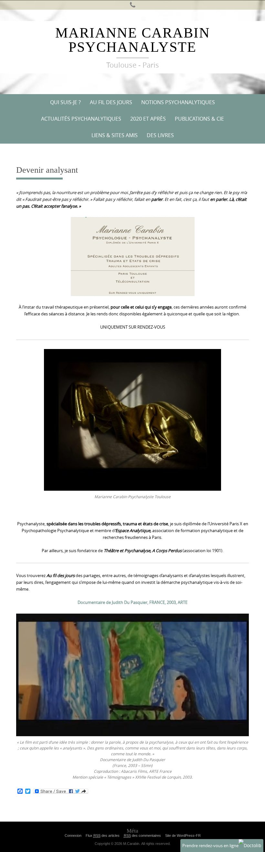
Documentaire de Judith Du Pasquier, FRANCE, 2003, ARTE (132, 602)
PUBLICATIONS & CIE (199, 118)
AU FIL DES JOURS (111, 102)
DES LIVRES (160, 135)
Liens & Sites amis (114, 135)
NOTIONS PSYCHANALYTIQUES (178, 102)
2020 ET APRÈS (148, 118)
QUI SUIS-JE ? (65, 102)
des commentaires (142, 835)
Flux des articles (103, 835)
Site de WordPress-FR (183, 835)
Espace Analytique (132, 530)
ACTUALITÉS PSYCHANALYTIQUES (81, 118)
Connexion (73, 835)
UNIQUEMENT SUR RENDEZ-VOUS (132, 327)
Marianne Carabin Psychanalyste (132, 40)
